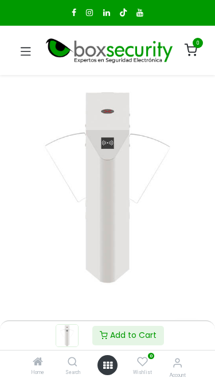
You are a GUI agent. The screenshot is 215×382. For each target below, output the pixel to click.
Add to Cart (132, 335)
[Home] (38, 362)
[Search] (72, 362)
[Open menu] (107, 365)
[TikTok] (123, 12)
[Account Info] (177, 362)
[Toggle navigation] (26, 50)
